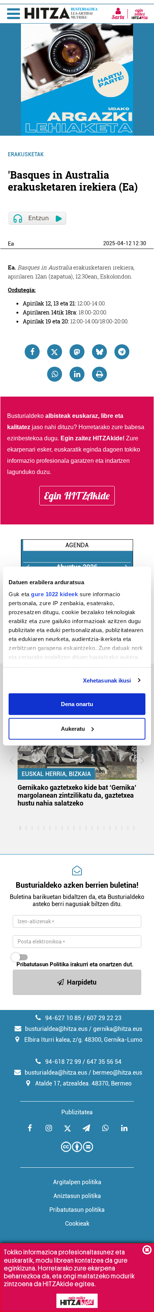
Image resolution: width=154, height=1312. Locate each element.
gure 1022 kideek (54, 594)
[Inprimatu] (99, 374)
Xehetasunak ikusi (107, 680)
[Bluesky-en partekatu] (99, 351)
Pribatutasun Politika (42, 964)
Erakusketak (26, 154)
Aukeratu (73, 728)
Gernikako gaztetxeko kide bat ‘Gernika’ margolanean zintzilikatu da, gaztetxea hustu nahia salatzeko (77, 795)
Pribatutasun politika (77, 1209)
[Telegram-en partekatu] (121, 351)
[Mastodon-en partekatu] (77, 351)
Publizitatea (77, 1112)
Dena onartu (77, 704)
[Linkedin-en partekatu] (77, 374)
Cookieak (77, 1223)
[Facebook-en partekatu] (32, 351)
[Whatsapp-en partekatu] (54, 374)
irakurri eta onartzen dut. (74, 964)
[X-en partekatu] (54, 351)
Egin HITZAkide (77, 495)
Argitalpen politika (77, 1182)
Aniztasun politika (77, 1195)
